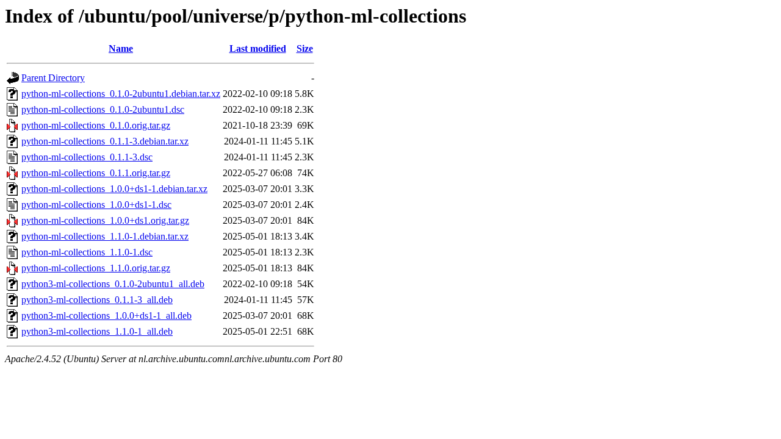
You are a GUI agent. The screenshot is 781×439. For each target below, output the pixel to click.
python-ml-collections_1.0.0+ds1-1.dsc (96, 204)
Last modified (257, 48)
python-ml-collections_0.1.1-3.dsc (87, 157)
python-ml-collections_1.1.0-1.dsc (87, 252)
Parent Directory (53, 78)
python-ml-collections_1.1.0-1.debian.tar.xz (105, 236)
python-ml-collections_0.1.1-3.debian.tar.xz (105, 141)
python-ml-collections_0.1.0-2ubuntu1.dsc (102, 109)
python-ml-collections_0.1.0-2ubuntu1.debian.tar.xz (120, 93)
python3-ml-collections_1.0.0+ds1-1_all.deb (106, 315)
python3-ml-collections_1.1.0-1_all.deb (97, 331)
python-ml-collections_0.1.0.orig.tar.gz (95, 125)
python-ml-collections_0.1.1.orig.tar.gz (95, 173)
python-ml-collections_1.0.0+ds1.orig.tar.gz (105, 220)
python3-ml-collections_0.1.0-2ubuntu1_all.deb (112, 284)
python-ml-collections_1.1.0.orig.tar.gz (95, 268)
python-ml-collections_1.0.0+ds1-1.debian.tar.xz (114, 189)
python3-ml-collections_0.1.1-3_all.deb (97, 299)
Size (305, 48)
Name (121, 48)
